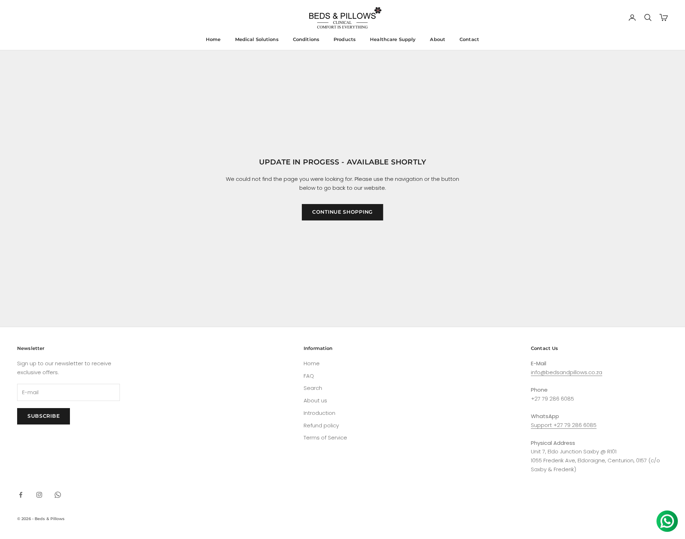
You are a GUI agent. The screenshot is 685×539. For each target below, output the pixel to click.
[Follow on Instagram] (39, 494)
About (437, 39)
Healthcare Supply (393, 39)
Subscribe (43, 416)
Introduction (319, 413)
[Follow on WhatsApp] (57, 494)
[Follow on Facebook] (20, 494)
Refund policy (321, 425)
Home (213, 39)
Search (313, 388)
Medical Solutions (257, 39)
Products (345, 39)
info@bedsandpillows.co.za (566, 372)
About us (315, 400)
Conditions (306, 39)
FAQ (309, 376)
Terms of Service (325, 437)
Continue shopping (342, 212)
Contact (469, 39)
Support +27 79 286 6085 (564, 425)
